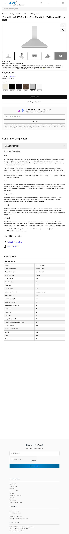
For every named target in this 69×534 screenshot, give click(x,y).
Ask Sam (35, 121)
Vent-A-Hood (12, 76)
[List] (41, 3)
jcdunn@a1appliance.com (20, 518)
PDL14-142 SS (10, 78)
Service (12, 493)
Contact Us (13, 500)
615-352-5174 (18, 516)
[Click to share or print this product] (63, 25)
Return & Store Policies (16, 502)
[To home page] (17, 3)
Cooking (12, 14)
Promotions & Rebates (16, 491)
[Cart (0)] (63, 3)
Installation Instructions (14, 242)
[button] (5, 3)
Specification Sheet (13, 246)
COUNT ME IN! (34, 466)
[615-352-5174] (56, 3)
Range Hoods (19, 14)
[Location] (48, 3)
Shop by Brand (14, 486)
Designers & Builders (15, 495)
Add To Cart (34, 97)
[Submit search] (64, 8)
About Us (12, 498)
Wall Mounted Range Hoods (32, 14)
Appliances (5, 14)
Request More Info (35, 102)
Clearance (12, 488)
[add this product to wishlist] (63, 30)
